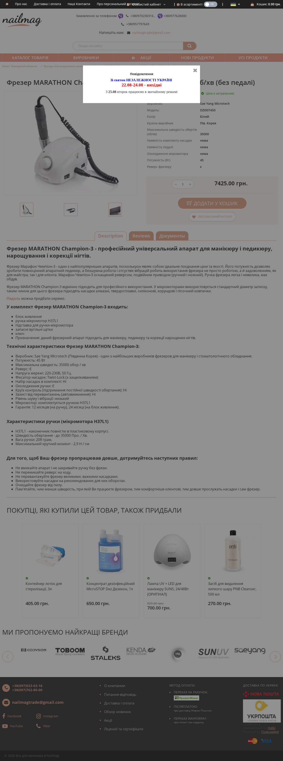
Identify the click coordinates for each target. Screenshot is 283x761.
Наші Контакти (79, 4)
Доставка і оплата (47, 4)
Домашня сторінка (7, 4)
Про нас (21, 4)
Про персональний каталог (117, 4)
